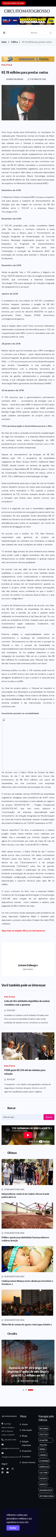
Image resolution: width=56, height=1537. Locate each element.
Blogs (24, 1435)
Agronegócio (46, 1490)
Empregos (44, 1467)
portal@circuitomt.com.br (10, 1448)
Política (14, 42)
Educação (27, 1430)
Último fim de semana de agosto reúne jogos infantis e (27, 1324)
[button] (23, 1390)
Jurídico (43, 1484)
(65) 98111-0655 (10, 1440)
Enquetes (26, 1451)
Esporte (43, 1478)
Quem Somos (28, 1462)
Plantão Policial (44, 1440)
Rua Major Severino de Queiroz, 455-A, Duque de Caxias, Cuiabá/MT (8, 1429)
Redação (11, 1010)
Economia (44, 1461)
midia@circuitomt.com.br (10, 1457)
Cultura (43, 1473)
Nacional (44, 1429)
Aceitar (13, 1528)
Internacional (47, 1496)
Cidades (43, 1455)
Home (4, 42)
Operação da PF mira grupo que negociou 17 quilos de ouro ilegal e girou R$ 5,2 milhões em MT (28, 1371)
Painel (43, 1449)
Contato (26, 1456)
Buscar (49, 1117)
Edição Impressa (26, 1443)
